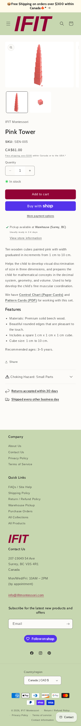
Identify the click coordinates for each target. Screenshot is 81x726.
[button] (8, 23)
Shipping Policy (19, 493)
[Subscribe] (67, 624)
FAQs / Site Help (20, 487)
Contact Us (16, 452)
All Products (16, 523)
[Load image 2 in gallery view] (40, 102)
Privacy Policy (18, 458)
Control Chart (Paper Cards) (41, 294)
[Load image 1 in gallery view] (17, 102)
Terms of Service (20, 464)
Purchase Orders (20, 511)
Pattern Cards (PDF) (21, 300)
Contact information (42, 720)
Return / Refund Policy (24, 499)
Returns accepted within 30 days (34, 391)
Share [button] (13, 361)
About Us (14, 446)
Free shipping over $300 (18, 155)
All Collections (18, 517)
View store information (26, 238)
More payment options (40, 216)
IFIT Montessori (30, 710)
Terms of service (42, 715)
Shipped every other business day (35, 399)
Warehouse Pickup (21, 505)
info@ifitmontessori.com (26, 595)
